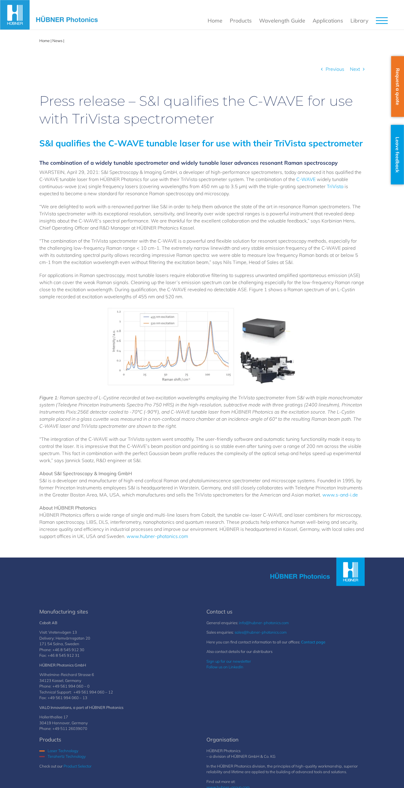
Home (44, 40)
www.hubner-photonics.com (157, 536)
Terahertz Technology (67, 756)
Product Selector (78, 766)
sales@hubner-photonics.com (261, 632)
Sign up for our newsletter (228, 661)
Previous (335, 69)
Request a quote (398, 86)
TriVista (335, 186)
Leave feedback (397, 155)
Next (355, 69)
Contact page (313, 642)
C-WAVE (306, 179)
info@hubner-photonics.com (264, 622)
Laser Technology (63, 750)
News (57, 40)
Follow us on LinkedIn (224, 666)
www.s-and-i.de (340, 495)
